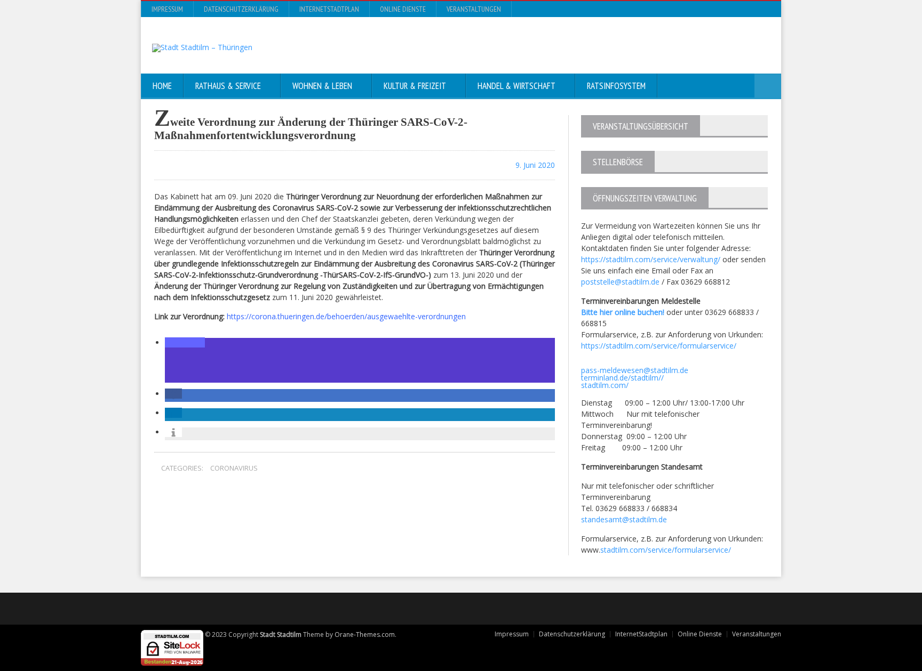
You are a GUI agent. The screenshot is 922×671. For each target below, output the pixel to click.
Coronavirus (234, 468)
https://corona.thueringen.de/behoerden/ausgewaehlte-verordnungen (345, 316)
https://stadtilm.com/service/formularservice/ (658, 346)
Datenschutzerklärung (241, 9)
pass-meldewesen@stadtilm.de (634, 370)
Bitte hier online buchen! (622, 312)
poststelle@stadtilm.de (620, 282)
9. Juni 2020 (534, 165)
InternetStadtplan (329, 9)
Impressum (167, 9)
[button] (185, 342)
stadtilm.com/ (605, 385)
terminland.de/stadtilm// (622, 378)
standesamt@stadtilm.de (624, 519)
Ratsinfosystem (616, 86)
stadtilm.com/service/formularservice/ (665, 550)
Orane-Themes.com (365, 634)
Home (162, 86)
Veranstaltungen (474, 9)
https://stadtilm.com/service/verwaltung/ (650, 259)
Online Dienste (403, 9)
